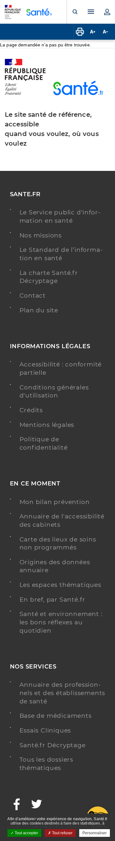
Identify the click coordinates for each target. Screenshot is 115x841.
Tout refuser (62, 833)
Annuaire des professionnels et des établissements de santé (62, 693)
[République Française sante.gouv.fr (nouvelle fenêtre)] (25, 94)
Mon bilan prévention (54, 502)
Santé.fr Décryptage (52, 745)
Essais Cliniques (45, 730)
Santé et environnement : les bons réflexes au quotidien (61, 622)
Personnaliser (94, 833)
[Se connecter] (107, 12)
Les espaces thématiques (60, 585)
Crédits (31, 410)
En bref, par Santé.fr (52, 599)
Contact (32, 295)
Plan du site (38, 310)
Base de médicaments (55, 715)
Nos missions (40, 235)
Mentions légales (46, 425)
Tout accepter (26, 833)
